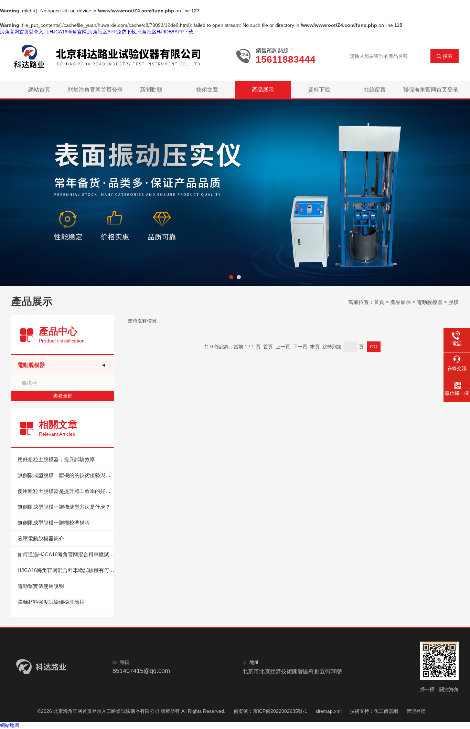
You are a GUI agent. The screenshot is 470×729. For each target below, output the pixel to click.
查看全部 (63, 396)
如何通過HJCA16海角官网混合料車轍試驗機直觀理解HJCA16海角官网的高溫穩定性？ (66, 554)
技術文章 (207, 90)
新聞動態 (151, 90)
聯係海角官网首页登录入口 (430, 92)
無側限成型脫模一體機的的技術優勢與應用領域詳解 (66, 475)
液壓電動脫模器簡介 (41, 538)
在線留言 (375, 90)
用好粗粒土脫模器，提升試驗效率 (56, 459)
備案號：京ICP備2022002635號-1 (270, 711)
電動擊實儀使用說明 (41, 586)
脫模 (453, 302)
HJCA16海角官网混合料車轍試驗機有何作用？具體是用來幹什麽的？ (66, 570)
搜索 (447, 56)
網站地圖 (9, 725)
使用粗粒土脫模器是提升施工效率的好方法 (66, 491)
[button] (231, 277)
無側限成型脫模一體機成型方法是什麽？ (64, 507)
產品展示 (263, 90)
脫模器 (29, 383)
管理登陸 (416, 711)
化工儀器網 (386, 711)
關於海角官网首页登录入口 (95, 92)
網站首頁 (39, 90)
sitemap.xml (329, 711)
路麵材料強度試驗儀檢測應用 (51, 602)
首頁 (379, 302)
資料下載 (319, 90)
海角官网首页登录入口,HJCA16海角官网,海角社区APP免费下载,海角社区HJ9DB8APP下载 (96, 31)
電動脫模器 (429, 302)
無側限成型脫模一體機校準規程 (54, 523)
